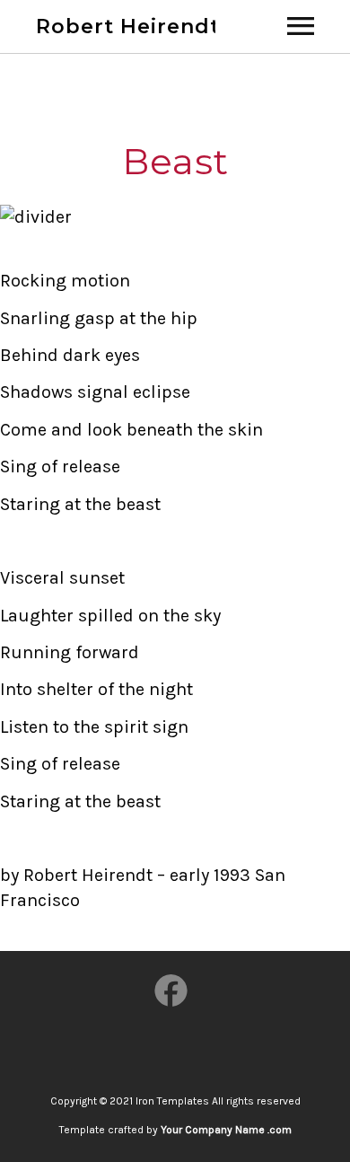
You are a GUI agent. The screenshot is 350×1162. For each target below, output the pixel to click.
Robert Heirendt (128, 26)
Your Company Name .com (226, 1129)
